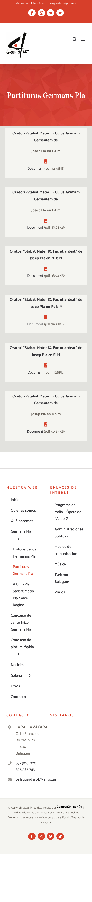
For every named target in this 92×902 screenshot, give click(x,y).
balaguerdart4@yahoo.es (62, 3)
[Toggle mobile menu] (83, 39)
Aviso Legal (48, 812)
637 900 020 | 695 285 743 (27, 766)
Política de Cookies (68, 812)
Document (35, 169)
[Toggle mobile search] (75, 39)
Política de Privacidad (26, 812)
